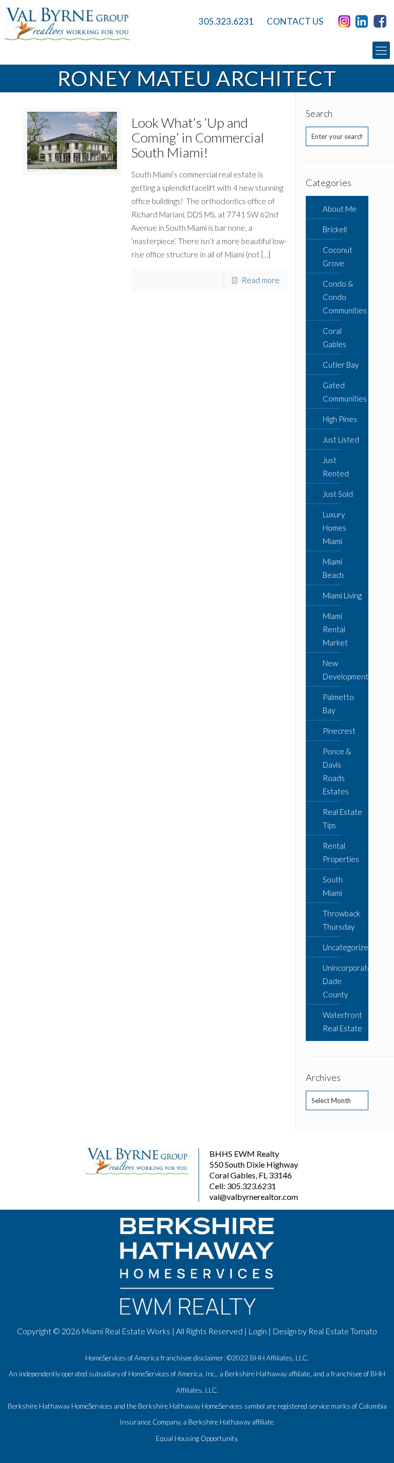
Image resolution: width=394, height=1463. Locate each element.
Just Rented (336, 466)
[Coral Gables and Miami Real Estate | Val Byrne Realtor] (94, 24)
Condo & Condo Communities (343, 297)
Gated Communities (343, 391)
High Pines (340, 419)
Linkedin (364, 21)
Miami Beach (333, 568)
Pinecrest (339, 730)
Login (257, 1331)
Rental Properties (341, 852)
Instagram (346, 21)
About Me (340, 208)
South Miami (333, 886)
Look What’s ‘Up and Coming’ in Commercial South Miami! (197, 137)
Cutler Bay (341, 364)
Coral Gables (334, 337)
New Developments (343, 669)
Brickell (335, 229)
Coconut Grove (337, 256)
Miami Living (342, 595)
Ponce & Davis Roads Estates (337, 771)
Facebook (381, 21)
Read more (261, 280)
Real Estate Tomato (342, 1331)
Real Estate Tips (342, 818)
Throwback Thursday (341, 920)
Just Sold (338, 493)
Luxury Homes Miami (334, 528)
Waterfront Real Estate (342, 1021)
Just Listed (341, 439)
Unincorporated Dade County (343, 981)
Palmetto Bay (338, 703)
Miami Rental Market (335, 629)
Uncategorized (343, 947)
